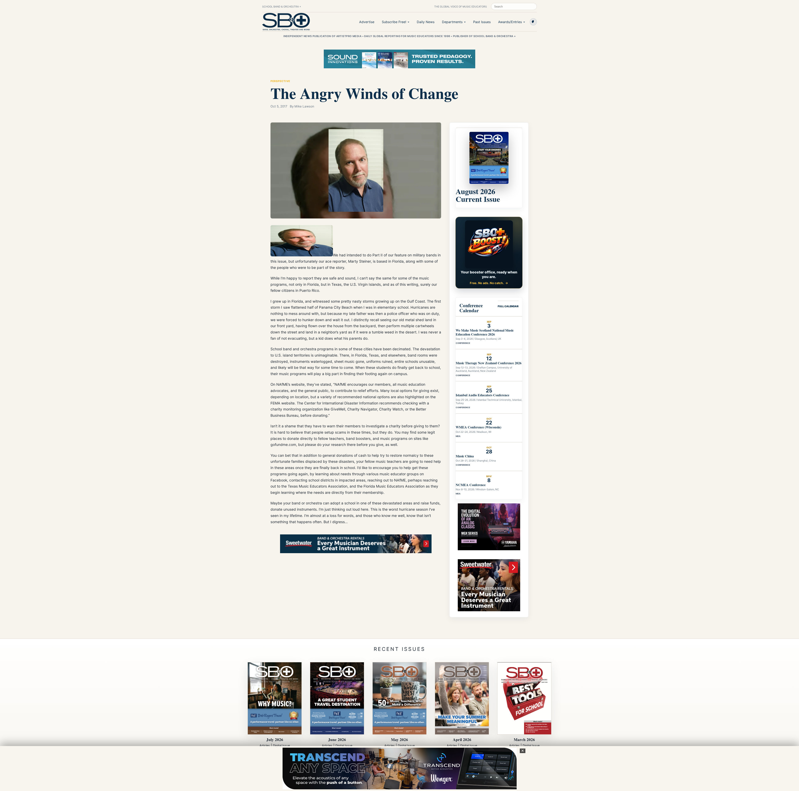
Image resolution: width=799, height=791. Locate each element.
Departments (452, 22)
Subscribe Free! (394, 22)
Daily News (425, 22)
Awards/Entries (510, 22)
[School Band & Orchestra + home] (286, 21)
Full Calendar (508, 306)
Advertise (366, 22)
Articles (264, 745)
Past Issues (482, 22)
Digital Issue (281, 745)
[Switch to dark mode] (533, 21)
